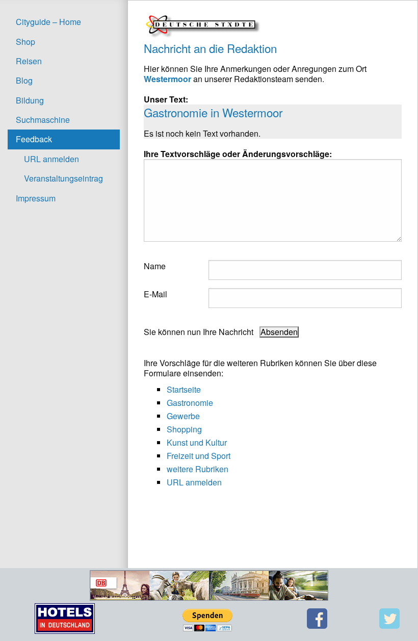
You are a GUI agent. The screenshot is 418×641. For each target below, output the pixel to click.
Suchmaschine (43, 119)
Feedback (34, 139)
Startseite (184, 389)
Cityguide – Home (48, 22)
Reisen (29, 61)
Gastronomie (190, 402)
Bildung (30, 100)
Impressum (36, 198)
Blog (24, 80)
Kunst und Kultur (197, 442)
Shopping (184, 429)
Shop (25, 41)
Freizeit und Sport (198, 455)
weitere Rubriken (197, 469)
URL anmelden (51, 159)
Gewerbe (183, 416)
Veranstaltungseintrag (63, 178)
